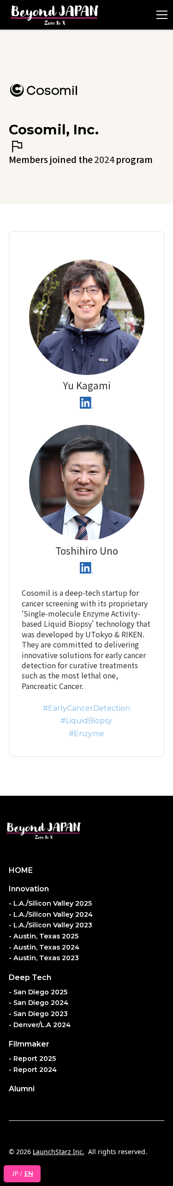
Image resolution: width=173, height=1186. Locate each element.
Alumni (22, 1088)
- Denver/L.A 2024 (40, 1025)
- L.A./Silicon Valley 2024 (51, 914)
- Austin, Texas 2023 (44, 958)
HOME (21, 870)
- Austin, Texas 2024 (44, 947)
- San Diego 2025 (38, 992)
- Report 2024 (33, 1069)
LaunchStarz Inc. (58, 1151)
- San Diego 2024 (38, 1002)
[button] (160, 15)
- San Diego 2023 (38, 1014)
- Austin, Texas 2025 (43, 936)
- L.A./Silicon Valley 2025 (50, 903)
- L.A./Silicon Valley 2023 (50, 925)
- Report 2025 (32, 1058)
